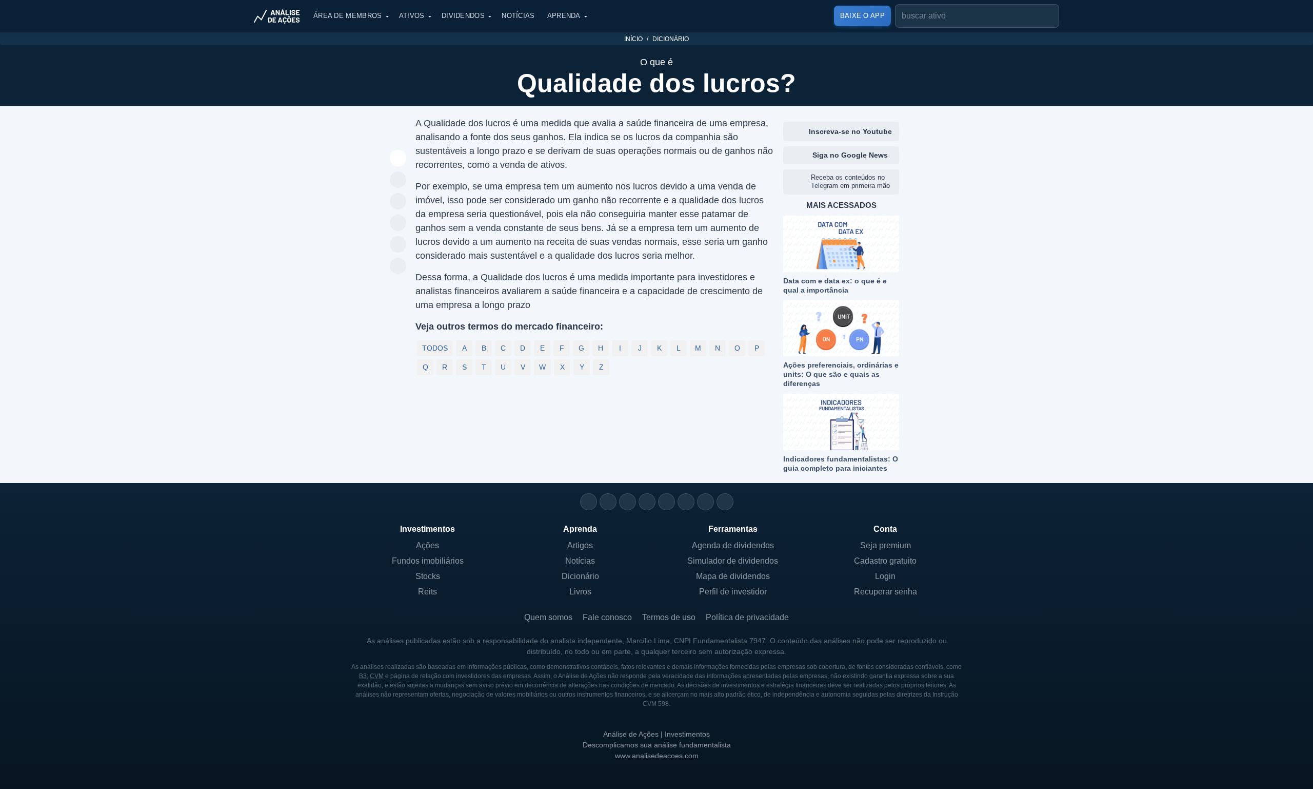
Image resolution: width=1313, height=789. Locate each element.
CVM (377, 676)
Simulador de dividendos (732, 560)
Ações (427, 545)
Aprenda (564, 16)
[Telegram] (647, 501)
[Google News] (686, 501)
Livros (580, 591)
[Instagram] (588, 501)
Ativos (412, 16)
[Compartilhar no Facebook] (398, 223)
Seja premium (885, 545)
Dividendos (463, 16)
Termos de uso (668, 617)
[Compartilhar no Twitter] (398, 245)
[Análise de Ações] (280, 16)
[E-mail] (725, 501)
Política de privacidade (747, 617)
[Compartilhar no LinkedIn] (398, 266)
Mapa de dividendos (733, 576)
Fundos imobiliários (428, 560)
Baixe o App (862, 16)
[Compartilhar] (398, 158)
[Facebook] (608, 501)
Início (633, 39)
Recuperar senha (885, 591)
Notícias (518, 16)
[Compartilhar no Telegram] (398, 201)
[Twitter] (627, 501)
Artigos (580, 545)
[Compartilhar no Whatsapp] (398, 180)
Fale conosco (607, 617)
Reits (427, 591)
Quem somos (548, 617)
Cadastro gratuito (885, 560)
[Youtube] (666, 501)
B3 (363, 676)
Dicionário (670, 39)
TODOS (435, 348)
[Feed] (705, 501)
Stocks (427, 576)
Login (885, 576)
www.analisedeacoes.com (657, 756)
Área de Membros (347, 16)
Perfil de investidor (733, 591)
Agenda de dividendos (733, 545)
